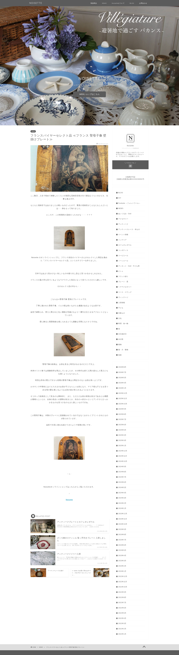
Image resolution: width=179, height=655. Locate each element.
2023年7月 (122, 540)
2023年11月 (122, 519)
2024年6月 (122, 482)
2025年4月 (122, 435)
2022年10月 (122, 587)
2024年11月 (122, 456)
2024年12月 (122, 451)
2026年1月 (122, 388)
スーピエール (123, 255)
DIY (119, 198)
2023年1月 (122, 571)
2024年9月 (122, 466)
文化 (120, 318)
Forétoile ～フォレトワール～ (129, 203)
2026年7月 (122, 372)
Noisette (69, 500)
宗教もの (121, 313)
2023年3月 (122, 561)
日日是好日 (122, 334)
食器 (120, 355)
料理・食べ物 (123, 323)
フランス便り (123, 276)
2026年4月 (122, 383)
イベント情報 (123, 234)
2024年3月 (122, 498)
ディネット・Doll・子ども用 (129, 266)
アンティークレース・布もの (129, 229)
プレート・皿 (123, 281)
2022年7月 (122, 602)
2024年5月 (122, 487)
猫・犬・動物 (123, 350)
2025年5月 (122, 430)
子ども (120, 308)
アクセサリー (123, 219)
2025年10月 (122, 404)
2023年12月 (122, 513)
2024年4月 (122, 493)
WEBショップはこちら (89, 94)
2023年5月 (122, 550)
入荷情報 (121, 302)
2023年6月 (122, 545)
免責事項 (50, 652)
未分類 (120, 339)
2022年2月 (122, 629)
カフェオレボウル (125, 245)
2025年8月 (122, 414)
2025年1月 (122, 445)
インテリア (122, 240)
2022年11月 (122, 581)
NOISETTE (35, 3)
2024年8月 (122, 472)
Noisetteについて (118, 3)
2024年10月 (122, 461)
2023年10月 (122, 524)
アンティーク (123, 224)
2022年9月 (122, 592)
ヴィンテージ (123, 297)
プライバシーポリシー (38, 652)
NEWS (104, 3)
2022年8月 (122, 597)
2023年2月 (122, 566)
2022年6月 (122, 608)
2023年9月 (122, 529)
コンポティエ (123, 250)
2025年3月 (122, 440)
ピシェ (120, 271)
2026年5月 (122, 377)
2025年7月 (122, 419)
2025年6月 (122, 424)
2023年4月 (122, 555)
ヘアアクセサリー (125, 287)
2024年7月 (122, 477)
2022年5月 (122, 613)
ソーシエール (123, 261)
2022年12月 (122, 576)
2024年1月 (122, 508)
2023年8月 (122, 534)
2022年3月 (122, 623)
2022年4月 (122, 618)
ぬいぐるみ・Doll (124, 214)
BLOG (132, 3)
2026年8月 (122, 367)
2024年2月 (122, 503)
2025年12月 (122, 393)
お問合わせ (143, 3)
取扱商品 (94, 3)
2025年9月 (122, 409)
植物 (120, 344)
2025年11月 (122, 398)
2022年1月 (122, 634)
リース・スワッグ (125, 292)
